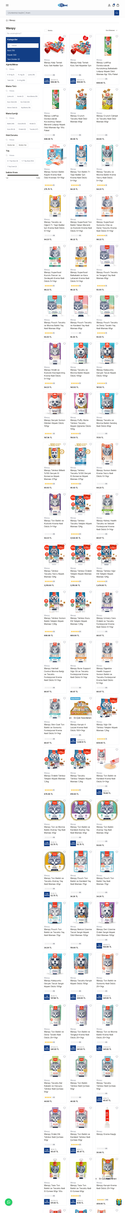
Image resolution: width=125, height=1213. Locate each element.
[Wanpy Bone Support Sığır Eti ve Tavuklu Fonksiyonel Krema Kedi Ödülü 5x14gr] (81, 652)
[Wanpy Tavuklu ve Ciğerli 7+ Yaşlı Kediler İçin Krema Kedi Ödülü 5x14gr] (55, 205)
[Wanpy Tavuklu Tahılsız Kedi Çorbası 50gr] (107, 1066)
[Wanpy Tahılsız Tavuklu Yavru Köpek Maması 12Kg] (55, 554)
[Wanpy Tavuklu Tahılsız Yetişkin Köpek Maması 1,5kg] (81, 759)
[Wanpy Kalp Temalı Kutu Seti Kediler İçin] (55, 46)
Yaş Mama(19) (26, 107)
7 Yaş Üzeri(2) (12, 166)
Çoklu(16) (31, 75)
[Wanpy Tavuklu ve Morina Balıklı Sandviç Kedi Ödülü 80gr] (107, 403)
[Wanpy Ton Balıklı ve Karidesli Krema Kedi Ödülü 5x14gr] (107, 759)
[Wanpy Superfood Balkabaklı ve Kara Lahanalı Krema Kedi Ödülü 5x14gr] (81, 255)
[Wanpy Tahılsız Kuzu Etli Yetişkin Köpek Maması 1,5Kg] (81, 601)
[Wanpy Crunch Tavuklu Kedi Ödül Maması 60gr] (81, 99)
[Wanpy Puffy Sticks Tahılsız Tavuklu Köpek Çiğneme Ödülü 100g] (81, 403)
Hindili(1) (33, 124)
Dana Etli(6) (22, 124)
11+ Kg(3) (21, 75)
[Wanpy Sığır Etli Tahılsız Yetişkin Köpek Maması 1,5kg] (107, 708)
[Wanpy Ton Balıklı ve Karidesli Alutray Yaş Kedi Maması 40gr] (81, 810)
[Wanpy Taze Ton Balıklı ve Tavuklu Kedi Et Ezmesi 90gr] (81, 1168)
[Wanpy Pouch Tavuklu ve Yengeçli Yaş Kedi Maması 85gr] (107, 255)
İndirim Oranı (12, 172)
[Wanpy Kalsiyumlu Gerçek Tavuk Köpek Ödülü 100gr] (107, 353)
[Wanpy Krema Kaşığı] (107, 1117)
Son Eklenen (110, 30)
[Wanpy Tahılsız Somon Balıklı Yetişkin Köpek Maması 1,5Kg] (55, 601)
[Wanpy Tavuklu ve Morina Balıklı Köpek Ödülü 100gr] (81, 353)
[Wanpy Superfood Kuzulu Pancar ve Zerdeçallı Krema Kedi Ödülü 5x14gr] (55, 255)
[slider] (7, 175)
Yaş (7, 151)
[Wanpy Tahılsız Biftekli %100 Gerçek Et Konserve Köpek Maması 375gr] (55, 454)
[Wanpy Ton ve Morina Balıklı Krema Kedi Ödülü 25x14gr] (107, 1015)
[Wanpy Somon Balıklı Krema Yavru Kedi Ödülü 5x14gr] (107, 454)
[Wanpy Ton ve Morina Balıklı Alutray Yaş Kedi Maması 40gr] (55, 810)
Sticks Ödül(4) (12, 107)
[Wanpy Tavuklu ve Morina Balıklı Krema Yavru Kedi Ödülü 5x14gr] (107, 155)
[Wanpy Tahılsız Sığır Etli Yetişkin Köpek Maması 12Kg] (107, 554)
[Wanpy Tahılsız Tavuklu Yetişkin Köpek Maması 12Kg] (81, 504)
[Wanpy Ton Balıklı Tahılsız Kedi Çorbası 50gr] (81, 1066)
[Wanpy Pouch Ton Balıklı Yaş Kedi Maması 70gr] (107, 861)
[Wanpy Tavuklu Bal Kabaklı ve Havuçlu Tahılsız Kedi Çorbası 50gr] (55, 1066)
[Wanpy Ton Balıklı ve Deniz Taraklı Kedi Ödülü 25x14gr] (55, 1015)
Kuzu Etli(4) (11, 129)
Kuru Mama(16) (32, 96)
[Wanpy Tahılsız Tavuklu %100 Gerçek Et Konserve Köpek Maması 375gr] (81, 454)
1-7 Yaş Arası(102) (28, 161)
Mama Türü (11, 86)
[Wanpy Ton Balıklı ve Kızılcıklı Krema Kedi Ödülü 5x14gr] (55, 504)
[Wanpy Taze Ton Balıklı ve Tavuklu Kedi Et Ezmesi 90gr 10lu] (55, 1168)
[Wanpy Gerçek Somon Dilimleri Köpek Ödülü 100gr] (55, 403)
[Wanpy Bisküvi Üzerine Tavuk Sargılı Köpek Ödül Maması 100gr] (81, 912)
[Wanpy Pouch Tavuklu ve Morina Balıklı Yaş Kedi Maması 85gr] (55, 306)
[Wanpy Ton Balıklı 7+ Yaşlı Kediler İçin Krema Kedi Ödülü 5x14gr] (81, 155)
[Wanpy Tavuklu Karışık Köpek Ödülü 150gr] (81, 964)
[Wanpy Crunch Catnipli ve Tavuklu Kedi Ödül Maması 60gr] (107, 99)
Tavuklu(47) (34, 129)
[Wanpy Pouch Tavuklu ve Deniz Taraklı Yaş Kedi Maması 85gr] (107, 306)
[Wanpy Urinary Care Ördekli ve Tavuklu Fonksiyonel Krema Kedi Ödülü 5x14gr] (107, 601)
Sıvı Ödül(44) (25, 102)
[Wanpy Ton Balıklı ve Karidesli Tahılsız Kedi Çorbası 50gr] (81, 1117)
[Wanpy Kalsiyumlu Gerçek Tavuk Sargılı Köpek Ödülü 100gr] (55, 964)
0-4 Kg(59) (21, 80)
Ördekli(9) (22, 129)
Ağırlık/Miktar (12, 64)
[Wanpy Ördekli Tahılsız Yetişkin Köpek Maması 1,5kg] (55, 759)
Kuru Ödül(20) (12, 102)
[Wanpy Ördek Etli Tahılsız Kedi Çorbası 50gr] (55, 1117)
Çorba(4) (10, 96)
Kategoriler (12, 39)
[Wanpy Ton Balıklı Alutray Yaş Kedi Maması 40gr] (107, 810)
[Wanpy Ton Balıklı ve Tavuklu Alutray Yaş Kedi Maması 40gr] (55, 861)
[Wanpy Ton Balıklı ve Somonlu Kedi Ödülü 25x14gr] (107, 964)
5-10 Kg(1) (10, 75)
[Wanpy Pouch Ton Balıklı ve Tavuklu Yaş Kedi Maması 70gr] (55, 912)
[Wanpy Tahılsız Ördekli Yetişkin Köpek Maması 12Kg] (81, 554)
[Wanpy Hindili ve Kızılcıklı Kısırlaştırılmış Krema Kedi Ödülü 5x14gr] (55, 353)
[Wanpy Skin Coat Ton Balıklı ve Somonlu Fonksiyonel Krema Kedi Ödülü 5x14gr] (55, 708)
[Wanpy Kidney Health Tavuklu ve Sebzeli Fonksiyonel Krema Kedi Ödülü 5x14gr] (107, 504)
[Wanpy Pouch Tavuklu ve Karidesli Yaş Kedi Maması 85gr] (81, 306)
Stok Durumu (12, 135)
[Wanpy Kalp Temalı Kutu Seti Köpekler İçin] (81, 46)
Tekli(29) (10, 80)
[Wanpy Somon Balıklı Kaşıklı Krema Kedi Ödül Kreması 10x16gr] (55, 155)
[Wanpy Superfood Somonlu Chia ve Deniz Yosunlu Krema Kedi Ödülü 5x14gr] (107, 205)
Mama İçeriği (12, 113)
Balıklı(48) (10, 124)
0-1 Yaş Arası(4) (12, 161)
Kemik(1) (20, 96)
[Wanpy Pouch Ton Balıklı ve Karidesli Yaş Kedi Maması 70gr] (81, 861)
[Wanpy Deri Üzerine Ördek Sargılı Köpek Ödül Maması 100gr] (107, 912)
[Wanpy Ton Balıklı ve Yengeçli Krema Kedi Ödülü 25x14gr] (81, 1015)
